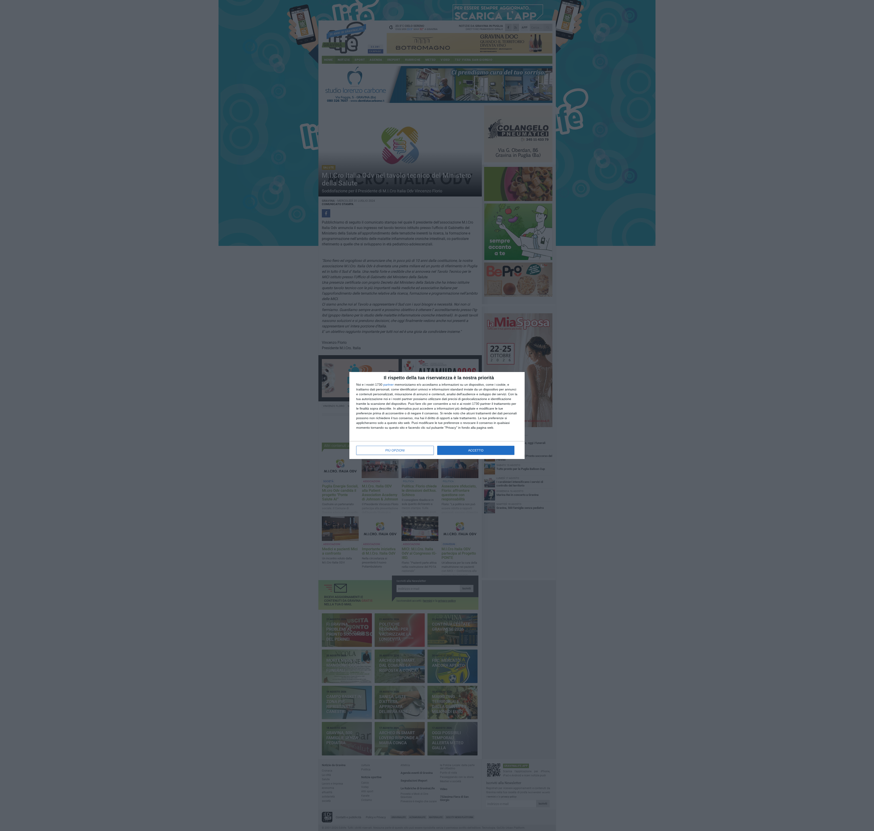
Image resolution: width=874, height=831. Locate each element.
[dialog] (437, 415)
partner (388, 384)
